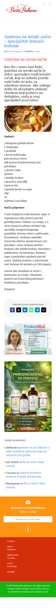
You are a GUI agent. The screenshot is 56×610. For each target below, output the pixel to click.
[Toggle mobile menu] (50, 4)
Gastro (37, 51)
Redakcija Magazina (15, 51)
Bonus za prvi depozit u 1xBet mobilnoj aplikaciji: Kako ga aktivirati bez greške (28, 451)
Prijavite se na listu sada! (28, 519)
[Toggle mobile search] (44, 4)
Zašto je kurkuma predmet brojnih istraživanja (23, 474)
